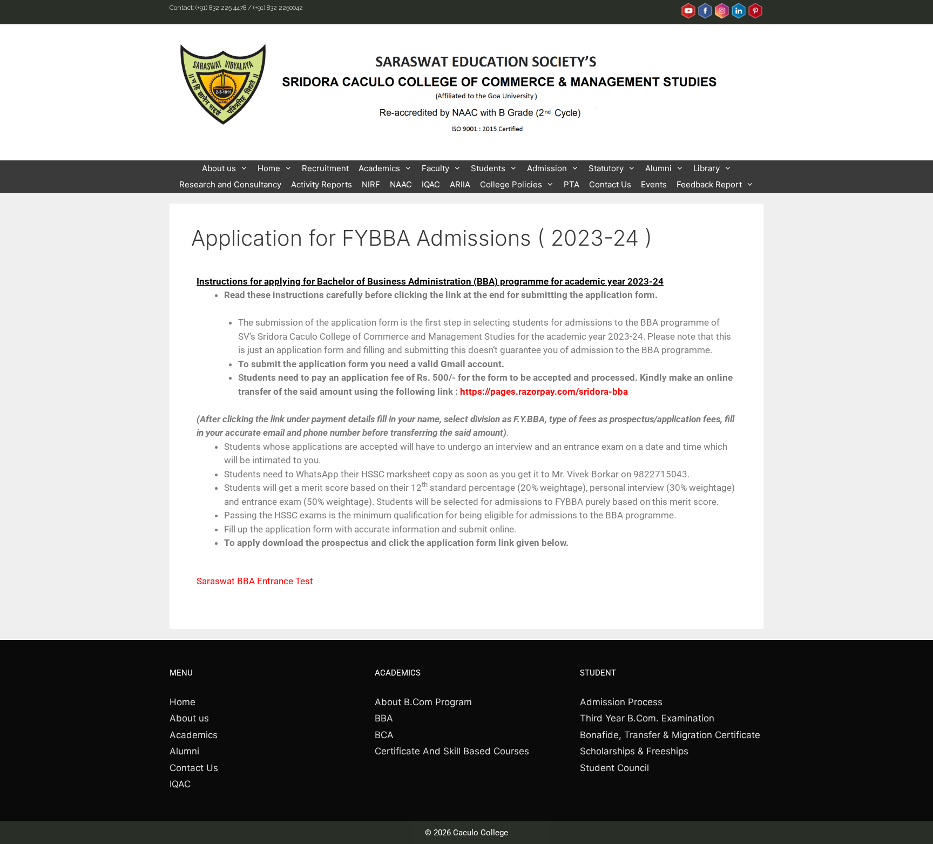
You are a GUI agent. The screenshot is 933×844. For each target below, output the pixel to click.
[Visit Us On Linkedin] (738, 17)
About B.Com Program (423, 702)
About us (219, 168)
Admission (547, 168)
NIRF (371, 184)
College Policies (511, 184)
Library (706, 168)
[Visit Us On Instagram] (721, 17)
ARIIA (460, 184)
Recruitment (325, 168)
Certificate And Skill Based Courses (452, 751)
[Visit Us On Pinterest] (755, 17)
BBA (384, 718)
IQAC (431, 184)
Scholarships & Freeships (634, 751)
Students (488, 168)
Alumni (658, 168)
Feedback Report (709, 184)
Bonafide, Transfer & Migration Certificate (670, 735)
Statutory (606, 168)
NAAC (401, 184)
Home (269, 168)
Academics (379, 168)
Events (654, 184)
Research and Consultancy (230, 184)
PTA (571, 184)
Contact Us (610, 184)
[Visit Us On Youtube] (688, 17)
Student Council (614, 767)
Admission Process (621, 702)
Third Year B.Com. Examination (647, 718)
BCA (384, 735)
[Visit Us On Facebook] (705, 17)
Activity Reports (321, 184)
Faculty (435, 168)
